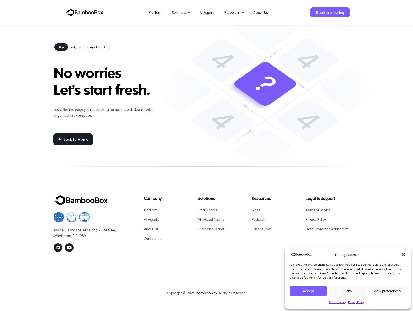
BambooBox (206, 292)
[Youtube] (69, 247)
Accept (308, 291)
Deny (348, 291)
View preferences (387, 291)
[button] (403, 254)
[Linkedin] (58, 247)
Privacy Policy (356, 302)
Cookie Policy (337, 302)
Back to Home (75, 139)
